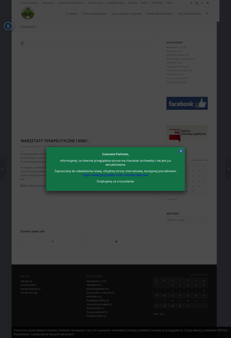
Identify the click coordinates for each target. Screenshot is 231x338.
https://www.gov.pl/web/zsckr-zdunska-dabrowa (115, 175)
